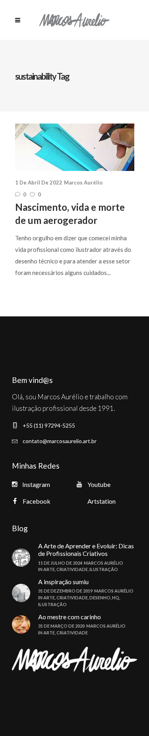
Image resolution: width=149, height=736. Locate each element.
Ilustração (103, 569)
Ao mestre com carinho (69, 616)
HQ (115, 597)
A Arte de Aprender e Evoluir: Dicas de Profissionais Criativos (86, 549)
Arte (49, 569)
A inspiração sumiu (63, 581)
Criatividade (72, 569)
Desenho (99, 597)
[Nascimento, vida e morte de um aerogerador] (74, 147)
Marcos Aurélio (83, 182)
